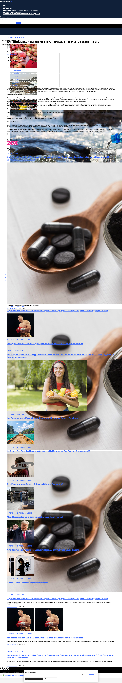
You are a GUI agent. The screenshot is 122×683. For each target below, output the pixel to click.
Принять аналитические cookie (34, 679)
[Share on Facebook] (62, 63)
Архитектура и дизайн (14, 68)
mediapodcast (12, 54)
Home (4, 7)
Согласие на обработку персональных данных (21, 14)
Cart (4, 5)
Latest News (7, 8)
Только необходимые (50, 679)
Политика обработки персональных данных (20, 10)
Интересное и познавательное (18, 43)
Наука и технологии (14, 52)
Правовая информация (12, 12)
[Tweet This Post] (62, 65)
